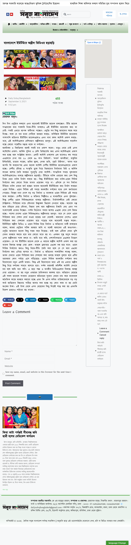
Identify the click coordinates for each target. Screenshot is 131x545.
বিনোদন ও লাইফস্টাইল (60, 30)
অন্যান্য (72, 30)
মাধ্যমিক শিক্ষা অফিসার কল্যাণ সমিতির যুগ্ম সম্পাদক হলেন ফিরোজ (82, 4)
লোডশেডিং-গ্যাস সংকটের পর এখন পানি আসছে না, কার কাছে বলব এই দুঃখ (102, 315)
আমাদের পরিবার (109, 14)
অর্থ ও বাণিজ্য (88, 24)
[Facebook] (7, 14)
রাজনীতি (22, 24)
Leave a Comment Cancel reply (104, 333)
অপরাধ (54, 24)
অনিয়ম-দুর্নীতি (44, 24)
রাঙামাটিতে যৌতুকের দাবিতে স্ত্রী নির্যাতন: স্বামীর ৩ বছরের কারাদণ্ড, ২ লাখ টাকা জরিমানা (101, 221)
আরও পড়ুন (5, 489)
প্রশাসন (112, 24)
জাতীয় (15, 24)
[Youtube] (11, 14)
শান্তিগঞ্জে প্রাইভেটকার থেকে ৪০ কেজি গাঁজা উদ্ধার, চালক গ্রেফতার (102, 195)
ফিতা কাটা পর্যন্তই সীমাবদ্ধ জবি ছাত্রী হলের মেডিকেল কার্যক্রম (20, 434)
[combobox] (76, 14)
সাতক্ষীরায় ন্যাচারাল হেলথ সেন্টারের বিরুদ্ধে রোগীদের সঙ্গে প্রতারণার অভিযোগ (102, 173)
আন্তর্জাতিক (34, 24)
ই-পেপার (123, 14)
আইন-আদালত (102, 24)
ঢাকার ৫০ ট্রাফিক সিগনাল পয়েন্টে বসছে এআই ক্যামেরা (102, 282)
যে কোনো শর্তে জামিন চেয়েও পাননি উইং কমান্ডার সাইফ (102, 298)
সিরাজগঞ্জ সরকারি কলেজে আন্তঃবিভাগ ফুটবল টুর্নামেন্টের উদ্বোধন (101, 98)
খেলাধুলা (120, 24)
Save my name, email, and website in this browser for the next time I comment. (38, 373)
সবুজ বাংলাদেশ (73, 24)
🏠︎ (9, 24)
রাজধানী (61, 24)
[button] (9, 300)
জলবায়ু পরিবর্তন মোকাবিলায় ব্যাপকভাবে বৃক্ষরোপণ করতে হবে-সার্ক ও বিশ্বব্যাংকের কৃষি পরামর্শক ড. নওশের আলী (101, 255)
